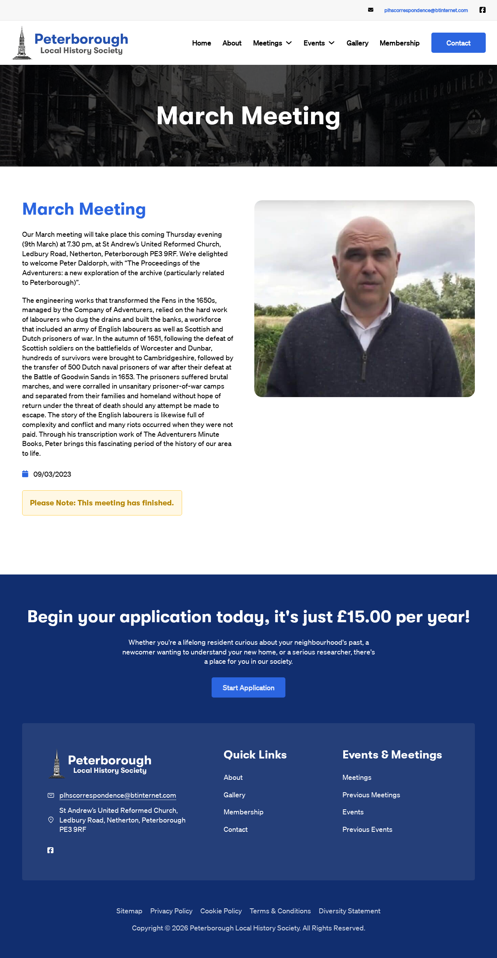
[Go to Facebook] (483, 10)
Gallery (357, 42)
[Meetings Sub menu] (288, 42)
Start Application (249, 687)
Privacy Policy (171, 910)
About (232, 42)
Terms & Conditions (280, 910)
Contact (459, 42)
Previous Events (367, 828)
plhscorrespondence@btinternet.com (426, 10)
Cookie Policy (221, 910)
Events (314, 42)
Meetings (267, 42)
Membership (400, 42)
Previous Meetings (371, 794)
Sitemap (129, 910)
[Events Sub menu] (331, 42)
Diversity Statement (350, 910)
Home (201, 42)
